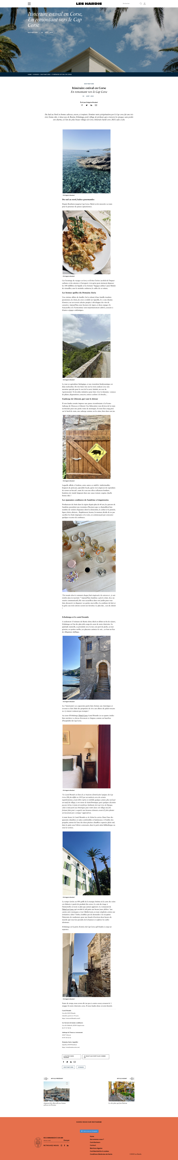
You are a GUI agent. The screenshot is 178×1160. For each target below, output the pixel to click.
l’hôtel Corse (83, 716)
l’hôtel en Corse (68, 909)
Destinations (68, 1067)
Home (92, 1136)
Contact (93, 1145)
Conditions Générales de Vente (101, 1154)
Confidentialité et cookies (99, 1151)
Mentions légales (96, 1148)
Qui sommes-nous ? (97, 1139)
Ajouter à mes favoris (69, 1057)
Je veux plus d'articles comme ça (95, 1057)
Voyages (81, 1067)
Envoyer (67, 1140)
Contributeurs (95, 1142)
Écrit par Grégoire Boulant (89, 102)
